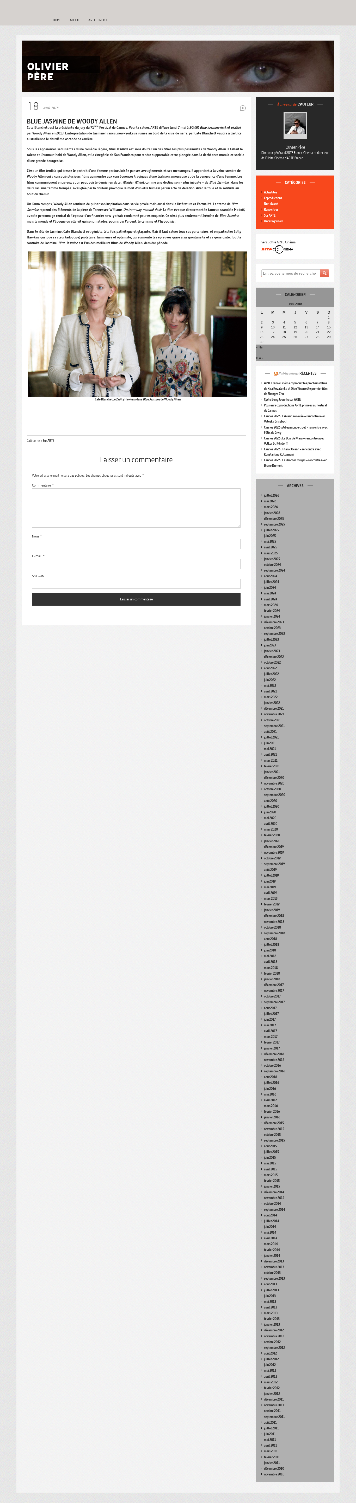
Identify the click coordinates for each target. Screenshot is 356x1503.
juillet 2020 (271, 806)
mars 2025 (271, 553)
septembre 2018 (274, 933)
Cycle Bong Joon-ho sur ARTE (282, 399)
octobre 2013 (272, 1273)
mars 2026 (271, 507)
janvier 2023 (272, 651)
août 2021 (270, 731)
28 (318, 337)
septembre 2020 (274, 795)
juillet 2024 (271, 582)
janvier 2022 (272, 703)
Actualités (270, 192)
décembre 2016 (274, 1054)
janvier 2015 (272, 1186)
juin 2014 (270, 1227)
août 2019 (270, 869)
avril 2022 (270, 691)
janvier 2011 (272, 1463)
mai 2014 (270, 1232)
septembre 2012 (274, 1347)
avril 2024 (270, 599)
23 (261, 337)
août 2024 (270, 576)
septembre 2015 (274, 1140)
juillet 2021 (271, 737)
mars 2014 (271, 1244)
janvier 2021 (272, 772)
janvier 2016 (272, 1117)
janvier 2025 (272, 559)
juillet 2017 (271, 1014)
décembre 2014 (274, 1192)
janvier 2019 (272, 910)
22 (329, 332)
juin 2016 (270, 1088)
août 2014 (270, 1215)
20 (306, 332)
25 (284, 337)
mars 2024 (271, 605)
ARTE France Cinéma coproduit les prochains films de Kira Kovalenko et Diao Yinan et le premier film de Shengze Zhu (296, 388)
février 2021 (272, 766)
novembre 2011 (274, 1405)
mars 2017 (271, 1036)
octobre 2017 (272, 996)
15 (329, 327)
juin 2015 (270, 1157)
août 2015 (270, 1146)
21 (318, 332)
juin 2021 (270, 743)
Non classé (271, 204)
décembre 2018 (274, 916)
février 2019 (272, 904)
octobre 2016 (272, 1065)
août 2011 (270, 1422)
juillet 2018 (271, 944)
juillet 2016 (271, 1082)
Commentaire (43, 485)
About (75, 20)
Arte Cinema (98, 20)
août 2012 (270, 1353)
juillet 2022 (271, 674)
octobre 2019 (272, 858)
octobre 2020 (272, 789)
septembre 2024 (274, 570)
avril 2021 (270, 754)
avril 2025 (270, 547)
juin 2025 (270, 536)
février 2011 (272, 1457)
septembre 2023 (274, 633)
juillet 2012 (271, 1359)
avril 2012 (270, 1376)
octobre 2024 (272, 564)
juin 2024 (270, 587)
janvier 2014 (272, 1255)
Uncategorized (273, 221)
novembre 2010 (274, 1474)
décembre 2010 (274, 1468)
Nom (37, 536)
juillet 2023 (271, 639)
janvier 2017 (272, 1048)
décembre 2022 (274, 657)
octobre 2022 (272, 662)
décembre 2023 (274, 622)
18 (284, 332)
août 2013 (270, 1284)
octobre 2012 (272, 1342)
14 (318, 327)
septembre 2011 (274, 1417)
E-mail (38, 556)
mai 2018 (270, 956)
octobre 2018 (272, 927)
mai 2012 (270, 1370)
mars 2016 (271, 1106)
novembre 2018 (274, 921)
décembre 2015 (274, 1123)
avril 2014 (270, 1238)
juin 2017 (270, 1019)
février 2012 (272, 1388)
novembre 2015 (274, 1129)
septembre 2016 (274, 1071)
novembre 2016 (274, 1060)
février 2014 (272, 1250)
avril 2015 (270, 1169)
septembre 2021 (274, 726)
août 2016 (270, 1077)
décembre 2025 (274, 518)
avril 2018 (270, 962)
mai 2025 (270, 541)
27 (306, 337)
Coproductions (273, 198)
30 (261, 342)
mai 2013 (270, 1301)
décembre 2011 (274, 1399)
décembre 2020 (274, 777)
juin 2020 (270, 812)
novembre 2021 (274, 714)
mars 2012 (271, 1382)
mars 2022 (271, 697)
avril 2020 (270, 823)
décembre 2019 (274, 847)
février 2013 (272, 1319)
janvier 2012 (272, 1393)
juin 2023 (270, 645)
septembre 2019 (274, 864)
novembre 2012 (274, 1336)
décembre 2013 (274, 1261)
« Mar (259, 347)
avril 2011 (270, 1445)
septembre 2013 (274, 1278)
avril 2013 (270, 1307)
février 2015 (272, 1180)
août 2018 (270, 939)
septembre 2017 (274, 1002)
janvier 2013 (272, 1324)
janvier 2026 (272, 513)
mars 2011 (271, 1451)
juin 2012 (270, 1365)
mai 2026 (270, 501)
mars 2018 (271, 968)
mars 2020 (271, 829)
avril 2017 (270, 1031)
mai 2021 (270, 749)
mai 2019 (270, 887)
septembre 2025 (274, 524)
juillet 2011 (271, 1428)
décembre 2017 (274, 985)
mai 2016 (270, 1094)
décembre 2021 (274, 708)
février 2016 (272, 1111)
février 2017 (272, 1042)
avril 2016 (270, 1100)
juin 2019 (270, 881)
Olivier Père (295, 147)
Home (57, 20)
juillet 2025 (271, 530)
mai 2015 (270, 1163)
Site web (38, 576)
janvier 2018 (272, 979)
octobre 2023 (272, 628)
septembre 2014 (274, 1209)
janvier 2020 (272, 841)
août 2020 (270, 801)
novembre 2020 (274, 783)
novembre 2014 (274, 1198)
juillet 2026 (271, 495)
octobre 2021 (272, 720)
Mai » (259, 358)
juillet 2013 (271, 1290)
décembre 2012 (274, 1330)
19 (295, 332)
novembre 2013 (274, 1267)
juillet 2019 (271, 875)
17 (273, 332)
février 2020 (272, 835)
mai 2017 (270, 1025)
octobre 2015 (272, 1134)
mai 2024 (270, 593)
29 (329, 337)
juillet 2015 (271, 1152)
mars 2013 (271, 1313)
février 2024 (272, 610)
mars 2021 (271, 760)
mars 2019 (271, 898)
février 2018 (272, 973)
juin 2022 (270, 680)
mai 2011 (270, 1439)
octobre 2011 (272, 1411)
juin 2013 (270, 1296)
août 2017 (270, 1008)
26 (295, 337)
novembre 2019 (274, 852)
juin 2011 (270, 1434)
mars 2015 (271, 1175)
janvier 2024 (272, 616)
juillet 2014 (271, 1221)
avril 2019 (270, 893)
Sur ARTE (48, 440)
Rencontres (271, 209)
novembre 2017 (274, 990)
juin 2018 (270, 950)
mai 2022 (270, 685)
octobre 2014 (272, 1203)
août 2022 (270, 668)
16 (261, 332)
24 (273, 337)
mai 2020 (270, 818)
